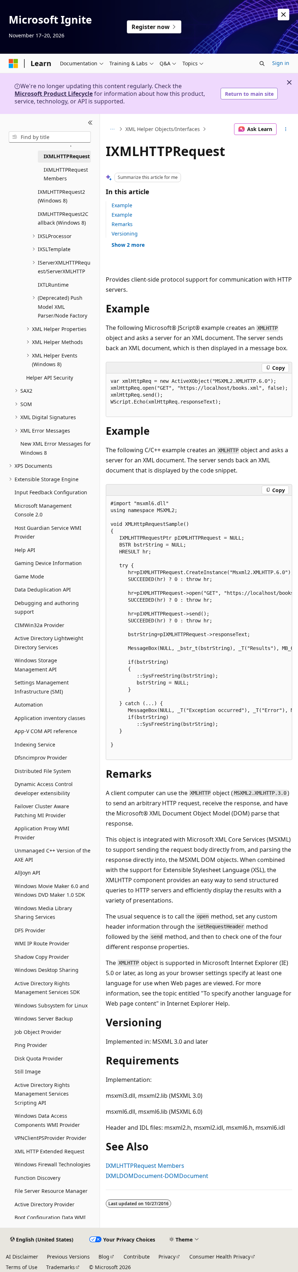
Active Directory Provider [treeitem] (44, 1204)
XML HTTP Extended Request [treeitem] (49, 1151)
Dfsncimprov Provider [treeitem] (41, 757)
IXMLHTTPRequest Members (145, 1166)
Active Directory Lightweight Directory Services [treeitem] (49, 643)
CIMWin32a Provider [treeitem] (39, 625)
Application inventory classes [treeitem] (50, 718)
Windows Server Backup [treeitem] (44, 1018)
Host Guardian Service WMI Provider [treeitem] (48, 532)
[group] (199, 395)
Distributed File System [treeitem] (43, 771)
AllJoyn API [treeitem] (27, 872)
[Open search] (262, 63)
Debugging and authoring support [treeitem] (47, 607)
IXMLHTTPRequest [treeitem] (67, 156)
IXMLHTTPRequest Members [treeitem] (66, 174)
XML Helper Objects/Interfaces (162, 129)
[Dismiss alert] (283, 14)
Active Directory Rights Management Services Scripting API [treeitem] (42, 1093)
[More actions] (285, 129)
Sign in (280, 63)
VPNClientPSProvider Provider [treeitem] (50, 1137)
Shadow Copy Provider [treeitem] (42, 956)
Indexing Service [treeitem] (35, 744)
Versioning (125, 233)
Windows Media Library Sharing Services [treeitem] (43, 913)
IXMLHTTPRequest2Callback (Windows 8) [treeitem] (63, 218)
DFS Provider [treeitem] (30, 930)
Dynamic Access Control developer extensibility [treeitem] (44, 789)
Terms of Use (21, 1267)
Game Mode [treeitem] (29, 576)
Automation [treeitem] (29, 704)
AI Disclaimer (22, 1256)
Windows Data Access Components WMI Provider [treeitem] (47, 1120)
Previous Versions (68, 1256)
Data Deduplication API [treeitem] (43, 589)
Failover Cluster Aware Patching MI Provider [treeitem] (42, 811)
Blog (103, 1256)
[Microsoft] (13, 63)
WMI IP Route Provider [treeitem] (42, 943)
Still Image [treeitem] (28, 1071)
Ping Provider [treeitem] (31, 1045)
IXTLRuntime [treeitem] (53, 284)
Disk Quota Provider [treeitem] (39, 1058)
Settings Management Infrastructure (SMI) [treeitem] (42, 687)
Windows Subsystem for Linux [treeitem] (51, 1005)
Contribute (137, 1256)
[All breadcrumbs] (112, 129)
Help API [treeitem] (25, 550)
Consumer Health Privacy (219, 1256)
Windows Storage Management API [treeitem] (36, 665)
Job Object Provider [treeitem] (38, 1031)
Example (122, 205)
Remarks (122, 224)
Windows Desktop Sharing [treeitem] (46, 969)
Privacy (167, 1256)
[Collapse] (90, 122)
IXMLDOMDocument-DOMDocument (157, 1176)
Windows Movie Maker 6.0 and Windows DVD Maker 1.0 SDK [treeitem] (52, 891)
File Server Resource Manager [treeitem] (51, 1190)
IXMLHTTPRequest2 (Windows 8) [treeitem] (61, 196)
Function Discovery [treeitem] (37, 1177)
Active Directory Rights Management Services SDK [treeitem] (47, 988)
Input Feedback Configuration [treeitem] (51, 492)
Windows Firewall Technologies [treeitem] (52, 1164)
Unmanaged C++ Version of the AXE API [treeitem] (52, 855)
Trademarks (60, 1267)
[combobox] (50, 137)
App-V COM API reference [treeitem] (46, 731)
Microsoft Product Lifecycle (54, 94)
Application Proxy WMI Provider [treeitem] (42, 833)
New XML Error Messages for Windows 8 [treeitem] (55, 448)
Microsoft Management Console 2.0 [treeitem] (43, 510)
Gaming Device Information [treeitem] (48, 563)
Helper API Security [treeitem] (49, 377)
